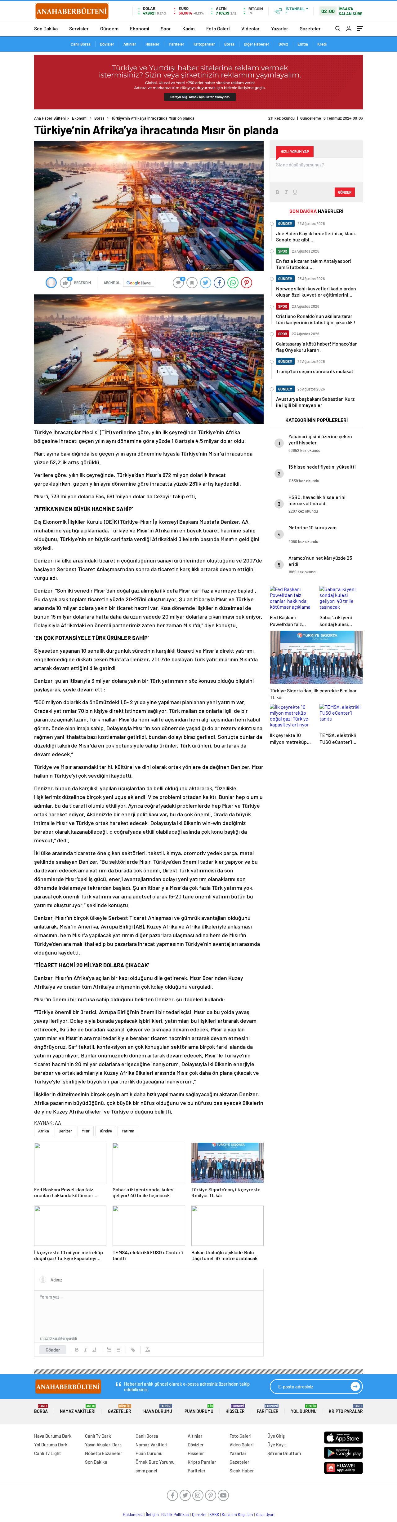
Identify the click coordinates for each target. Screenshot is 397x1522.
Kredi (322, 44)
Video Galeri (241, 1444)
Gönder (53, 1349)
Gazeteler (310, 28)
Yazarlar (279, 28)
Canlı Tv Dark (98, 1436)
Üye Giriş (276, 1436)
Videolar (250, 28)
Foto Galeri (218, 28)
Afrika (43, 1130)
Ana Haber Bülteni (50, 118)
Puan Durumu (199, 1409)
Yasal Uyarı (265, 1514)
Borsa (229, 44)
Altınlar (129, 44)
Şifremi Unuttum (284, 1453)
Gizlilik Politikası (175, 1514)
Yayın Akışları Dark (103, 1444)
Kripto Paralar (346, 1409)
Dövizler (107, 44)
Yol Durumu (304, 1409)
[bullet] (118, 1349)
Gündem (109, 28)
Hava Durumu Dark (53, 1436)
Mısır (86, 1130)
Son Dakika (46, 28)
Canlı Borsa (81, 44)
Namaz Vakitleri (78, 1409)
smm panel (146, 1470)
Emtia (302, 44)
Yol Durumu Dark (51, 1444)
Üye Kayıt (276, 1444)
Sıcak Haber (242, 1470)
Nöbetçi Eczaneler (103, 1453)
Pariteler (176, 44)
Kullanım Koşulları (237, 1514)
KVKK (214, 1514)
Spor (166, 28)
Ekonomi (139, 28)
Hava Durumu (157, 1409)
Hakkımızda (133, 1514)
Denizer (65, 1130)
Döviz (283, 44)
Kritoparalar (204, 44)
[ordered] (109, 1349)
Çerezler (199, 1514)
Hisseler (152, 44)
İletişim (152, 1514)
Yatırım (128, 1130)
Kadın (188, 28)
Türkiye (105, 1130)
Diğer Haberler (256, 44)
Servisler (79, 28)
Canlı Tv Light (47, 1453)
